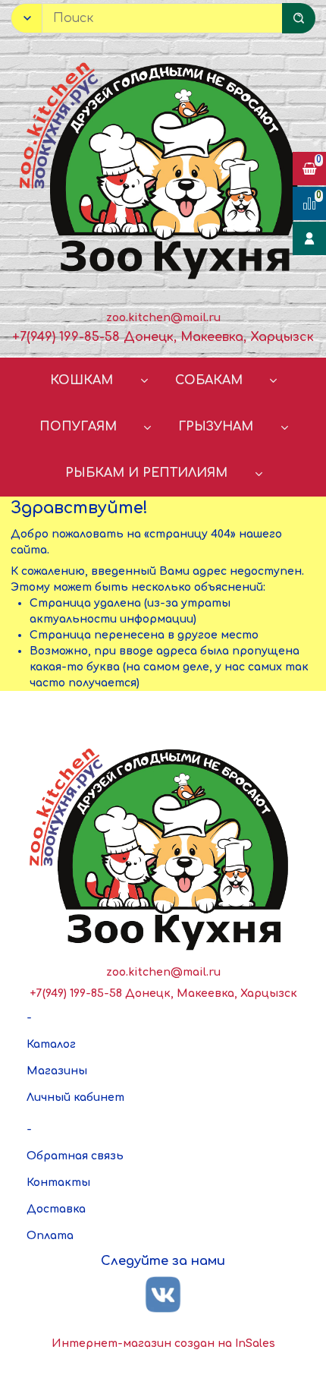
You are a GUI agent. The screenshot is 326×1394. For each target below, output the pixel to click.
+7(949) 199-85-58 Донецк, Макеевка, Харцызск (163, 337)
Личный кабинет (75, 1097)
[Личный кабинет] (309, 238)
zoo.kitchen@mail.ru (163, 317)
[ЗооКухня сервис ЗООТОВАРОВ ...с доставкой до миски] (163, 167)
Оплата (50, 1235)
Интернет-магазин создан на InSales (163, 1343)
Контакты (58, 1182)
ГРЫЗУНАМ (215, 427)
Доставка (56, 1209)
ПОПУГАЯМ (78, 427)
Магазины (57, 1071)
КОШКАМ (81, 380)
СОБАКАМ (209, 380)
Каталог (51, 1044)
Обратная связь (75, 1156)
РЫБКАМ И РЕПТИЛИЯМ (146, 473)
